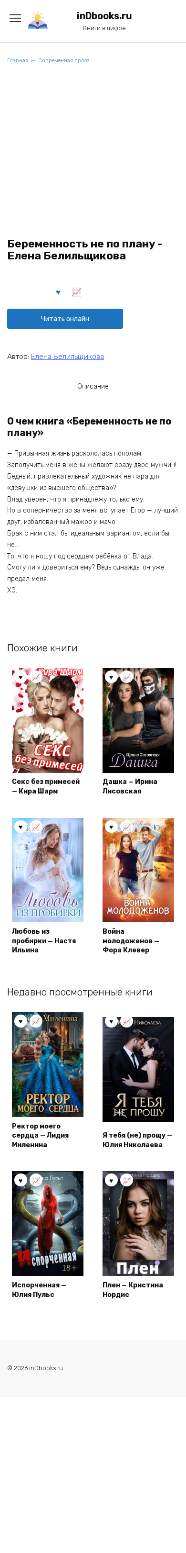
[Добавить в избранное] (59, 291)
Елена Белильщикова (67, 356)
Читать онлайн (65, 319)
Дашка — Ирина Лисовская (130, 786)
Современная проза (64, 60)
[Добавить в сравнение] (77, 291)
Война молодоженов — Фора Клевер (131, 940)
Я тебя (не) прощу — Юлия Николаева (137, 1140)
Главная (17, 60)
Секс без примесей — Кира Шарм (46, 786)
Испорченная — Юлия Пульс (39, 1290)
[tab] (93, 386)
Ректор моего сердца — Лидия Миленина (40, 1135)
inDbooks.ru (104, 16)
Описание (93, 386)
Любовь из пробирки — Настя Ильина (44, 940)
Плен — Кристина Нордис (133, 1290)
